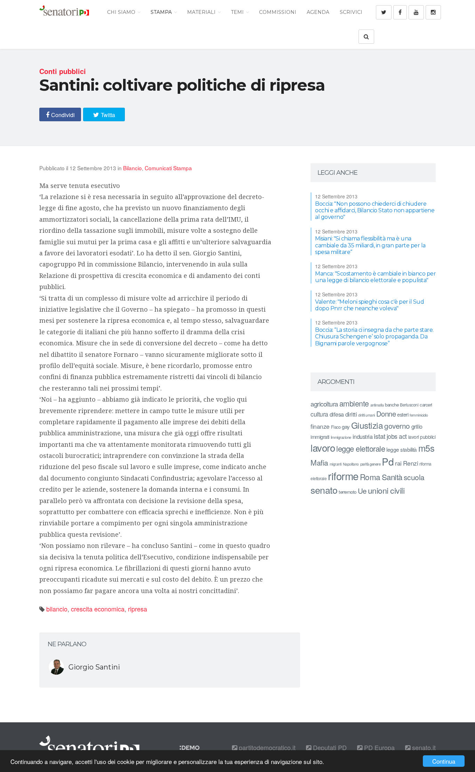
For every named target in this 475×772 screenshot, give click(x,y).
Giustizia (367, 425)
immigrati (320, 436)
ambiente (354, 403)
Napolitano (351, 464)
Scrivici (351, 12)
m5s (426, 448)
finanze (320, 426)
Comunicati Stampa (168, 168)
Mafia (319, 462)
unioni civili (386, 490)
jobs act (397, 436)
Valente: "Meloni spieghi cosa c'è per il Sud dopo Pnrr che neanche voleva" (369, 305)
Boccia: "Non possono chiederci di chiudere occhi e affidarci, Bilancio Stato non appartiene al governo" (374, 210)
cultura (319, 414)
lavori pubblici (422, 436)
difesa (337, 414)
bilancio (56, 608)
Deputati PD (329, 747)
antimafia (377, 405)
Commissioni (277, 12)
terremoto (347, 491)
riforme (343, 475)
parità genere (370, 464)
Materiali (202, 12)
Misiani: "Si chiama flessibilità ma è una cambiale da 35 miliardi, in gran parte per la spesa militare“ (370, 245)
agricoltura (324, 403)
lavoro (323, 447)
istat (379, 436)
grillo (416, 426)
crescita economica (97, 608)
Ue (362, 490)
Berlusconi (409, 405)
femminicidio (419, 415)
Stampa (162, 12)
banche (391, 404)
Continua (443, 761)
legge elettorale (360, 448)
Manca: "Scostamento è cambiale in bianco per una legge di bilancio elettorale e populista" (375, 277)
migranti (335, 464)
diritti (351, 414)
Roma (370, 476)
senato (324, 489)
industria (363, 436)
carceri (426, 404)
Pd (388, 461)
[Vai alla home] (64, 12)
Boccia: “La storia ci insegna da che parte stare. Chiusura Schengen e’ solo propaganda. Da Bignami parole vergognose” (374, 336)
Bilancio (132, 168)
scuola (414, 477)
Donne (386, 414)
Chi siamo (122, 12)
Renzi (410, 463)
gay (346, 426)
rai (398, 463)
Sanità (392, 476)
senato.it (423, 747)
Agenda (318, 12)
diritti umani (366, 415)
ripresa (137, 608)
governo (397, 425)
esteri (402, 414)
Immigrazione (341, 437)
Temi (238, 12)
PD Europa (378, 747)
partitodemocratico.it (266, 747)
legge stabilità (401, 449)
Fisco (336, 427)
